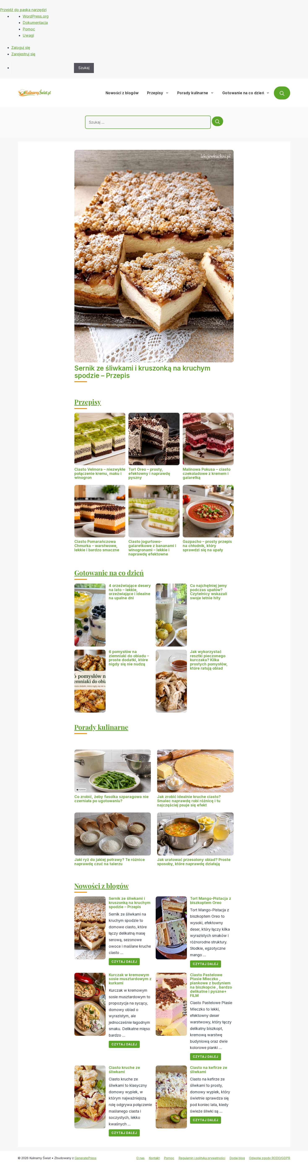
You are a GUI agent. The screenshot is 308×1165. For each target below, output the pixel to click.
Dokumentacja (35, 22)
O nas (140, 1158)
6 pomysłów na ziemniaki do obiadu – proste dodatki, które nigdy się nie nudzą (129, 657)
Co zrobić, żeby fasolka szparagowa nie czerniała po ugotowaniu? (111, 798)
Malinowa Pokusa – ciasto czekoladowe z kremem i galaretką (206, 473)
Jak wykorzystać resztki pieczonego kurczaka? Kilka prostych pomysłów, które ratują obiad (209, 659)
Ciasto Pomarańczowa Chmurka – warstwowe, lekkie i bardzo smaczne (96, 545)
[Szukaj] (217, 121)
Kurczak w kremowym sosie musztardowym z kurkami (130, 979)
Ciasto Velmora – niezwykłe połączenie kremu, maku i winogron (99, 473)
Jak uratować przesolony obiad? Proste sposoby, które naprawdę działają (193, 861)
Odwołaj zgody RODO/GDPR (269, 1158)
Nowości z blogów (122, 93)
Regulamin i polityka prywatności (202, 1158)
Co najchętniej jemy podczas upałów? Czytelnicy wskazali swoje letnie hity (208, 591)
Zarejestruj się (23, 54)
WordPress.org (36, 16)
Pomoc (29, 29)
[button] (282, 92)
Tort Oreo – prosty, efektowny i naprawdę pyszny (149, 473)
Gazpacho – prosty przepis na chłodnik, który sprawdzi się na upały (207, 545)
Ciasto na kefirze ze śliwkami (208, 1069)
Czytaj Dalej (124, 961)
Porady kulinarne (192, 93)
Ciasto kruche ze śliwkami (124, 1069)
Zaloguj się (20, 47)
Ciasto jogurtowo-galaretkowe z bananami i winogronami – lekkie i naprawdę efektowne (152, 547)
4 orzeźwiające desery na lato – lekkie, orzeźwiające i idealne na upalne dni (130, 591)
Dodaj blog (237, 1158)
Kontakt (154, 1158)
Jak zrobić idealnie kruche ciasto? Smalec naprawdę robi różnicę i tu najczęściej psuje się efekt (189, 800)
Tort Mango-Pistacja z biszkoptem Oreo (210, 900)
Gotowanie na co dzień (243, 93)
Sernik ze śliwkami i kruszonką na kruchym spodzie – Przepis (142, 372)
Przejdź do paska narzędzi (23, 10)
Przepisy (155, 93)
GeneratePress (85, 1158)
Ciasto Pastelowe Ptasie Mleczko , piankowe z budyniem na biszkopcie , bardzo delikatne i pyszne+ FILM (211, 985)
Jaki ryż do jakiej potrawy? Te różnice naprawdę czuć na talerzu (109, 861)
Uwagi (28, 35)
